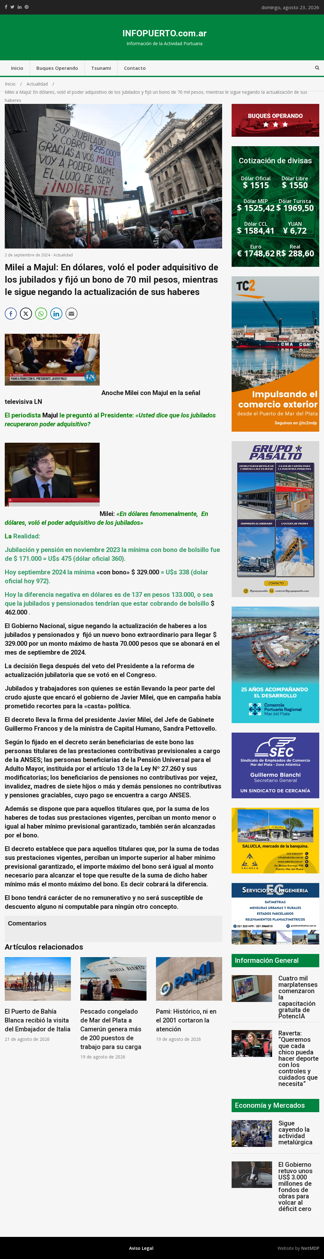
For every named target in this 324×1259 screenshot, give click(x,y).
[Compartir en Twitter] (26, 314)
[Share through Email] (71, 314)
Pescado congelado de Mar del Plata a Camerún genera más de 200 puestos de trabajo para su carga (110, 1029)
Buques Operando (57, 68)
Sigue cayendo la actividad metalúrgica (295, 1132)
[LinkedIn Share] (56, 314)
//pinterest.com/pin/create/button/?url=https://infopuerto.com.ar (26, 7)
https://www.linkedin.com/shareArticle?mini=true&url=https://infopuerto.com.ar (20, 7)
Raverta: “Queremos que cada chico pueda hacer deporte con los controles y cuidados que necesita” (298, 1058)
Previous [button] (11, 1011)
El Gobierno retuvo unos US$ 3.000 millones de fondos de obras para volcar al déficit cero (295, 1187)
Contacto (135, 68)
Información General (267, 960)
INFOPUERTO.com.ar (164, 33)
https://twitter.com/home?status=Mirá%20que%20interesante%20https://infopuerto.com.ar (12, 7)
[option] (38, 999)
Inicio (17, 68)
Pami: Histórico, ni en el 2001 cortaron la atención (186, 1020)
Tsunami (101, 68)
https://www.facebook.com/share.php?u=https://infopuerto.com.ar (6, 7)
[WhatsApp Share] (41, 314)
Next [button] (216, 1011)
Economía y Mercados (270, 1105)
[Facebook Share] (11, 314)
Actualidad (63, 255)
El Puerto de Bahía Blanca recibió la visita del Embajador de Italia (38, 1020)
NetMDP (310, 1248)
